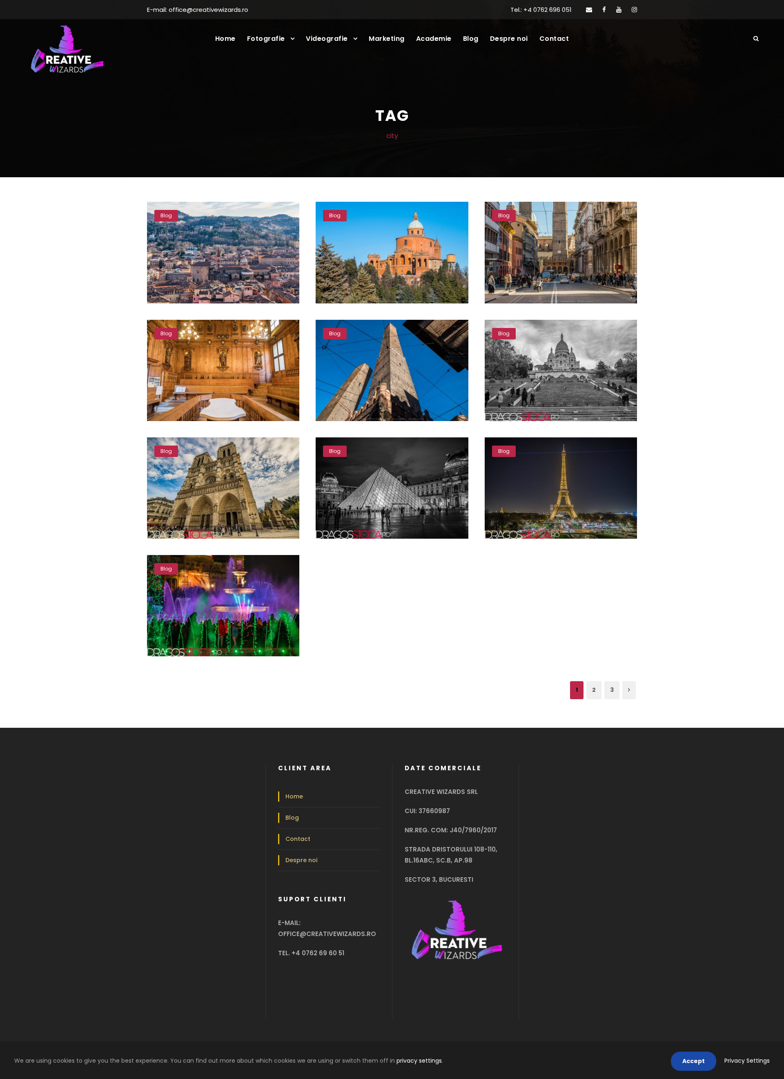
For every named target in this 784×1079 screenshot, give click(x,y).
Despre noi (509, 38)
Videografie (327, 38)
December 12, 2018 (558, 375)
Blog (471, 38)
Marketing (387, 38)
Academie (434, 38)
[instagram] (634, 9)
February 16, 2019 (558, 257)
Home (225, 38)
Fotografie (266, 38)
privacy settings (419, 1061)
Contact (554, 38)
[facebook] (604, 9)
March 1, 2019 (220, 257)
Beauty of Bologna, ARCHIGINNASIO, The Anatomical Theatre (226, 350)
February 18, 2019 (389, 257)
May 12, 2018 (221, 610)
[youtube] (618, 9)
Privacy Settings (747, 1061)
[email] (589, 9)
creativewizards (233, 269)
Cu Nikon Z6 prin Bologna (226, 244)
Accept (693, 1061)
